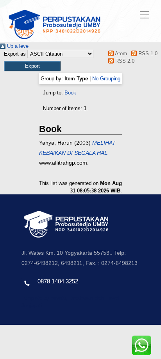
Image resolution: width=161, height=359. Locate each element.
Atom (120, 53)
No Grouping (106, 79)
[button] (32, 66)
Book (70, 93)
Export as (15, 54)
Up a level (17, 46)
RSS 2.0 (124, 61)
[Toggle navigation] (144, 14)
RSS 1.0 (147, 53)
